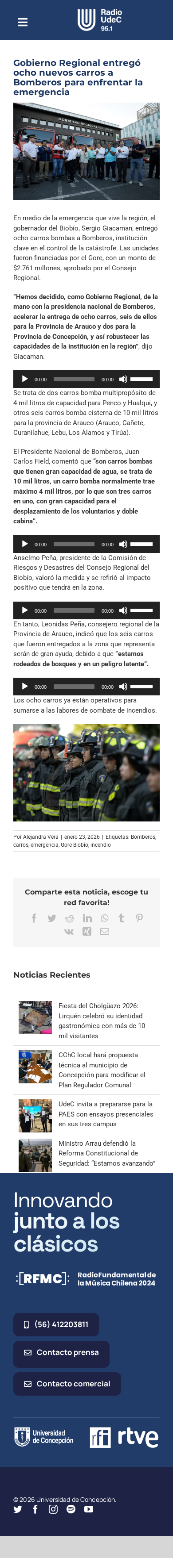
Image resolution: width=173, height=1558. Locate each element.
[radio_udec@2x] (100, 12)
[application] (86, 379)
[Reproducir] (24, 379)
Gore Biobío (74, 845)
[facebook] (35, 1509)
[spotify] (71, 1509)
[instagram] (53, 1509)
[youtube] (88, 1509)
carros (20, 845)
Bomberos (143, 837)
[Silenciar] (123, 379)
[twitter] (17, 1509)
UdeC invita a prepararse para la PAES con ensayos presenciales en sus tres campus (106, 1114)
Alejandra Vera (41, 837)
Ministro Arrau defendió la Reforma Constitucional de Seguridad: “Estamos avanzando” (107, 1153)
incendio (100, 845)
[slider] (142, 378)
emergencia (45, 845)
